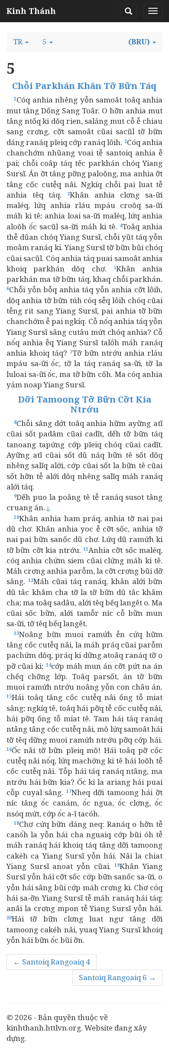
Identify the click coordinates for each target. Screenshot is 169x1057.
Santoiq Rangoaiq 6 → (117, 977)
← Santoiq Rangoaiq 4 (51, 962)
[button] (20, 41)
